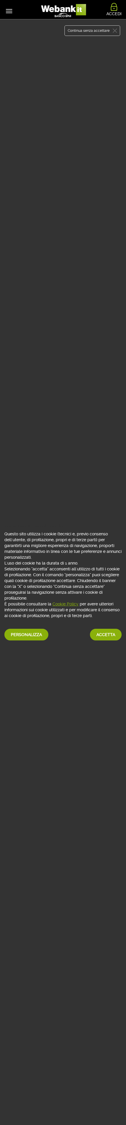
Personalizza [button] (26, 634)
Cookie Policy (65, 604)
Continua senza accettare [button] (89, 31)
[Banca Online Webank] (63, 11)
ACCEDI (114, 13)
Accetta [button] (105, 634)
